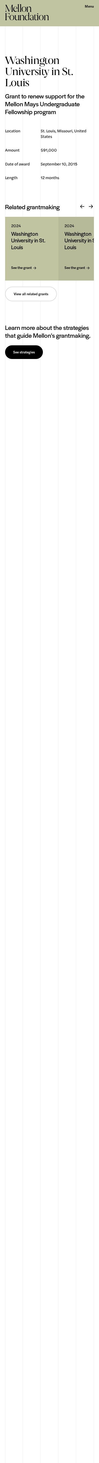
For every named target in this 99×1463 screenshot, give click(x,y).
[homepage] (27, 12)
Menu (89, 6)
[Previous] (82, 206)
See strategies (24, 352)
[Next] (91, 206)
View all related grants (31, 293)
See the (21, 267)
